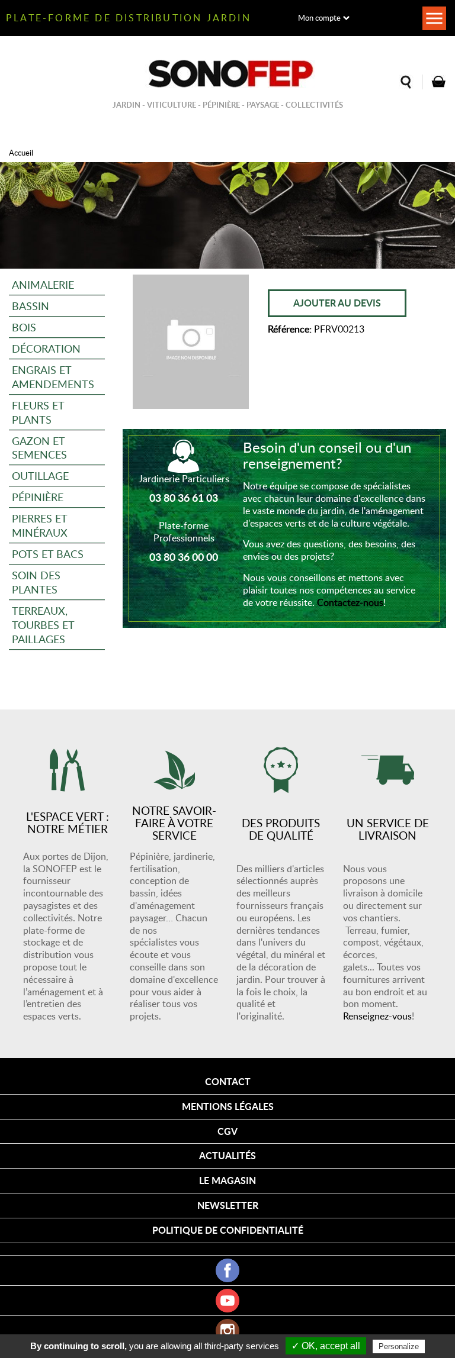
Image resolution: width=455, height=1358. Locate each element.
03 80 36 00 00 (183, 557)
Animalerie (43, 284)
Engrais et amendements (53, 376)
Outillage (40, 475)
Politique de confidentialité (227, 1230)
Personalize (399, 1346)
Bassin (30, 305)
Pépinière (37, 496)
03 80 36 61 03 (183, 498)
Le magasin (227, 1180)
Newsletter (227, 1205)
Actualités (227, 1155)
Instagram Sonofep (227, 1331)
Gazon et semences (39, 447)
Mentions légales (228, 1106)
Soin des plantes (36, 581)
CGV (227, 1131)
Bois (24, 327)
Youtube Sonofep (227, 1300)
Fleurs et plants (38, 412)
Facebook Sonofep (227, 1270)
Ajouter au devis (337, 302)
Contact (228, 1081)
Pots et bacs (48, 553)
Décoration (46, 348)
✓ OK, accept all (325, 1346)
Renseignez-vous (377, 1015)
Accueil (21, 152)
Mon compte (319, 17)
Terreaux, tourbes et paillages (43, 624)
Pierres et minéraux (40, 525)
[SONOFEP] (227, 74)
